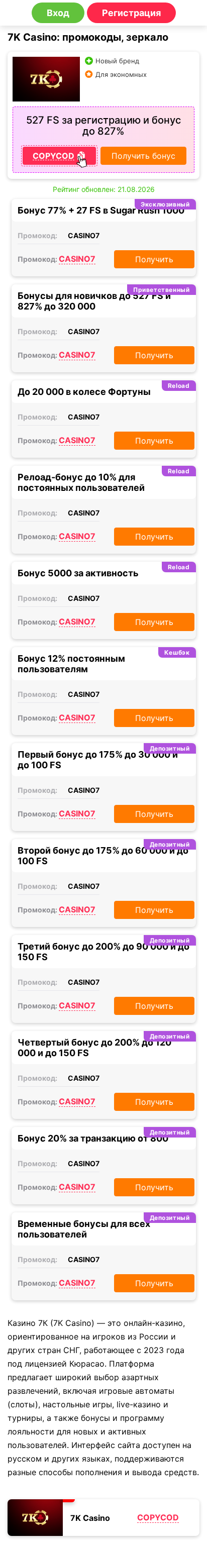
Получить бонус (143, 156)
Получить (154, 259)
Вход (58, 13)
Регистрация (131, 13)
